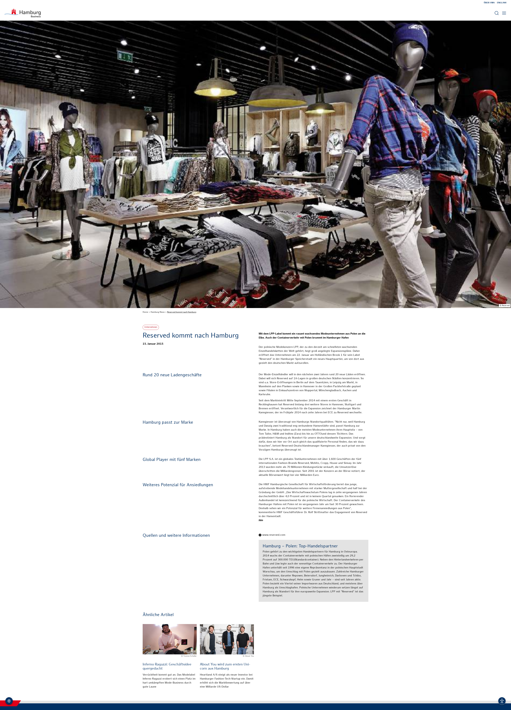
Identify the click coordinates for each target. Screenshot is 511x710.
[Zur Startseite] (23, 13)
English (501, 3)
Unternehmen (150, 327)
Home (145, 312)
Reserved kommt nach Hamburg (181, 312)
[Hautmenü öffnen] (504, 13)
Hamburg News (158, 312)
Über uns (489, 3)
